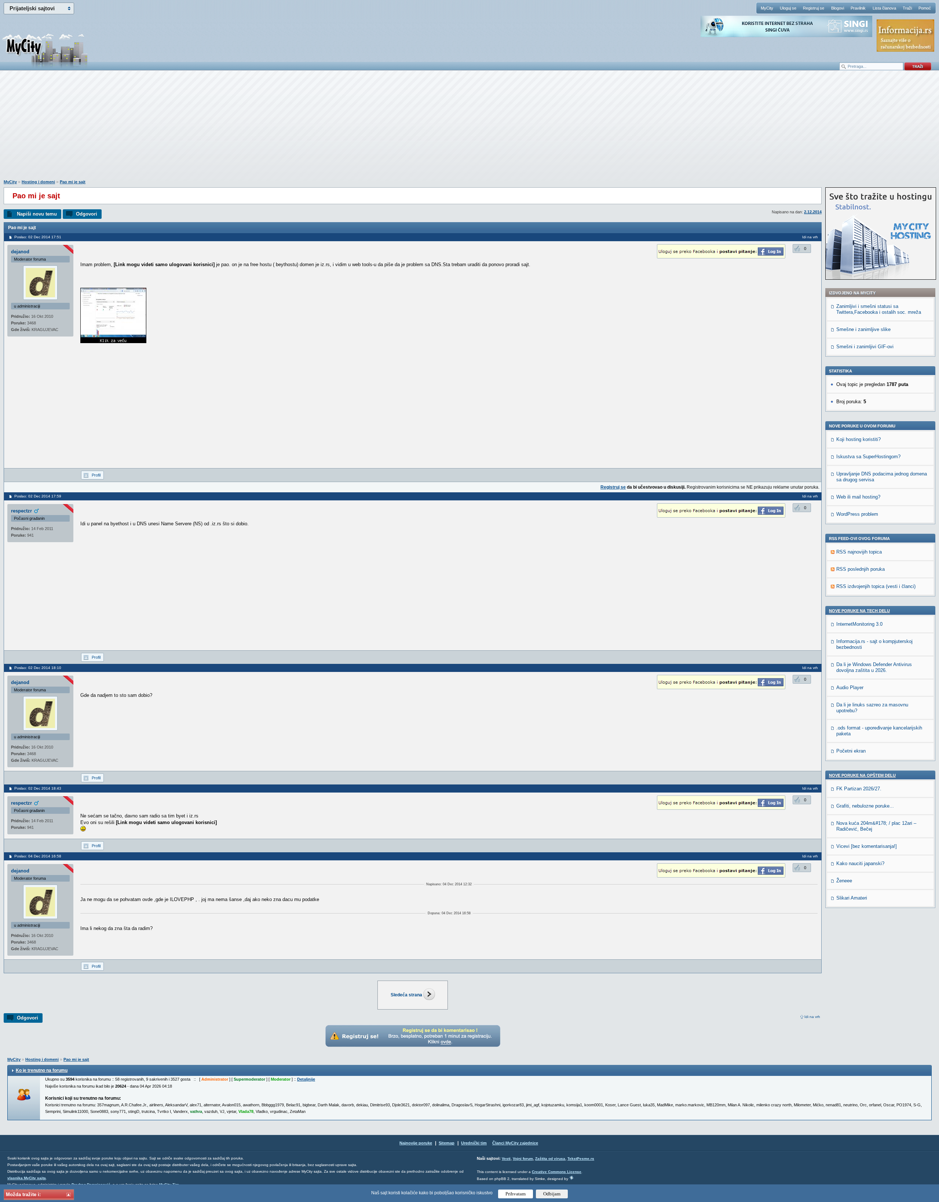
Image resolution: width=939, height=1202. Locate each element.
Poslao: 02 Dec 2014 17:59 (37, 496)
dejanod (20, 251)
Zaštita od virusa (550, 1159)
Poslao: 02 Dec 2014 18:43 (37, 788)
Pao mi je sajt (72, 182)
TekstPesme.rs (580, 1159)
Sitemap (446, 1143)
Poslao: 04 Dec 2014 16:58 (37, 856)
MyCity (767, 8)
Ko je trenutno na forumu (41, 1070)
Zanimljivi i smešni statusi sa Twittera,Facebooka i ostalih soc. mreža (878, 309)
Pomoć (924, 8)
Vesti (506, 1159)
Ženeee (844, 880)
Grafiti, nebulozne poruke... (865, 806)
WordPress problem (857, 514)
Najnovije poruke (415, 1143)
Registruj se (813, 8)
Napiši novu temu (37, 214)
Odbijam (551, 1194)
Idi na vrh (812, 1017)
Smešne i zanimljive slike (863, 329)
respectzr (21, 511)
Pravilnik (858, 8)
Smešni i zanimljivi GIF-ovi (865, 346)
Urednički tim (474, 1143)
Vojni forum (523, 1159)
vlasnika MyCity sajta (26, 1178)
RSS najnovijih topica (859, 552)
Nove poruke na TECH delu (859, 611)
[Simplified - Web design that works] (571, 1177)
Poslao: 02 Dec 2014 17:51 (37, 237)
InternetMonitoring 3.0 (859, 624)
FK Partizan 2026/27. (858, 788)
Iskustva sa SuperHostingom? (868, 456)
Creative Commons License (556, 1172)
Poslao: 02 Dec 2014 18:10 (37, 668)
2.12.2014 (813, 212)
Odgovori (86, 214)
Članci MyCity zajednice (515, 1143)
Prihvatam (515, 1194)
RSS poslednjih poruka (860, 569)
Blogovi (837, 8)
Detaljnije (306, 1079)
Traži (907, 8)
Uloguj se (788, 8)
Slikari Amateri (851, 898)
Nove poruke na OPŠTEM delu (862, 775)
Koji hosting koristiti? (858, 439)
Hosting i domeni (38, 182)
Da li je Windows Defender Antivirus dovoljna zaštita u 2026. (874, 667)
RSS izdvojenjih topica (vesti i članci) (876, 586)
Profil (96, 475)
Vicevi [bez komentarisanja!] (866, 846)
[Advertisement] (469, 128)
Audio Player (849, 687)
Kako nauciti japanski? (860, 863)
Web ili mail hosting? (858, 497)
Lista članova (884, 8)
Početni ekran (851, 751)
